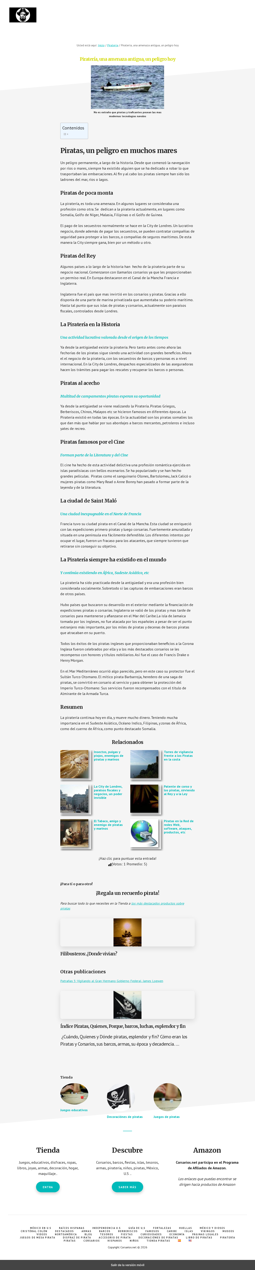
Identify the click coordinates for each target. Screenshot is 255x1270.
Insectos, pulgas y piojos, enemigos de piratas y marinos (108, 755)
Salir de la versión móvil (127, 1265)
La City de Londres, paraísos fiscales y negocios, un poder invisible (108, 792)
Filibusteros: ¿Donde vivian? (88, 954)
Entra (48, 1187)
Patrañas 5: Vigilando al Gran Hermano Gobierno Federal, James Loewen (111, 981)
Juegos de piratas (167, 1117)
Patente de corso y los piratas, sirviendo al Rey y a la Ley (179, 790)
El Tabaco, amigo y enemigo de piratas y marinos (108, 825)
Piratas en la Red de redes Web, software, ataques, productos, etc (179, 826)
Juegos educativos (74, 1110)
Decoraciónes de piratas (125, 1117)
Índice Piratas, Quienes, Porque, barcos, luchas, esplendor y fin (122, 1026)
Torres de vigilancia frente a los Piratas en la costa (178, 755)
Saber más (127, 1187)
